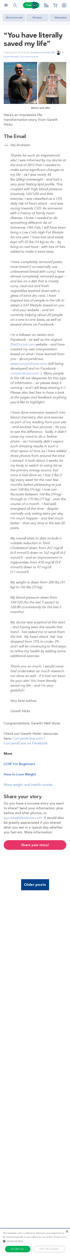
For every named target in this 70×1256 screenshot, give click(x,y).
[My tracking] (46, 5)
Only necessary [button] (49, 1249)
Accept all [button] (17, 1249)
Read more (60, 1236)
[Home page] (35, 5)
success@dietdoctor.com (23, 818)
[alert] (35, 1242)
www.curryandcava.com (28, 363)
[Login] (64, 5)
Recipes (37, 17)
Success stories (29, 56)
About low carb (14, 17)
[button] (35, 1241)
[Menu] (6, 5)
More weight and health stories (28, 784)
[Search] (15, 5)
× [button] (66, 1231)
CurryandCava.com (28, 738)
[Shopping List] (55, 5)
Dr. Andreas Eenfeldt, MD (41, 52)
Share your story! (35, 845)
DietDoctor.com (22, 344)
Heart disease (11, 56)
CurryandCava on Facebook (25, 743)
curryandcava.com (24, 373)
